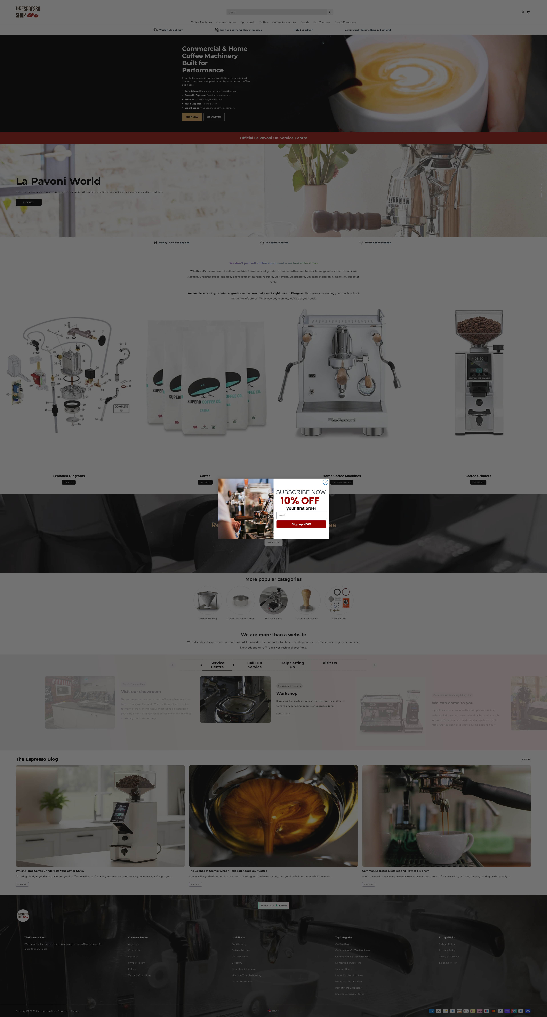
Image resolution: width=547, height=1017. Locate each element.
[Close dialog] (325, 482)
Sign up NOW (301, 524)
